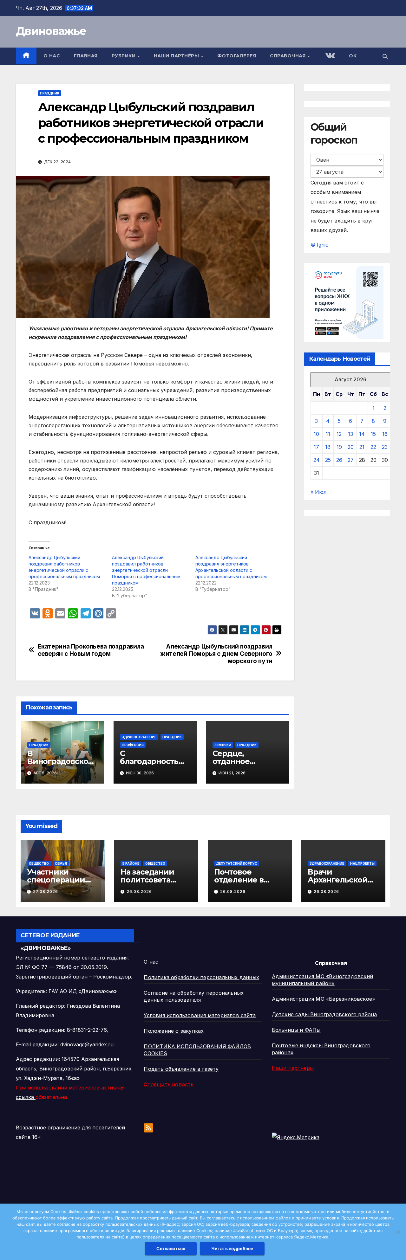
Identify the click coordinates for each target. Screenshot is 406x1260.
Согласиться (170, 1248)
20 (351, 447)
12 (339, 434)
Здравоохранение (139, 737)
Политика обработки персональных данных (201, 977)
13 (350, 434)
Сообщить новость (168, 1084)
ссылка (26, 1097)
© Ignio (320, 245)
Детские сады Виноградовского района (324, 1014)
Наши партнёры (177, 56)
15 (373, 434)
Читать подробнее (232, 1248)
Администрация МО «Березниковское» (323, 999)
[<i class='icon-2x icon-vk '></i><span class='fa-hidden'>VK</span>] (329, 56)
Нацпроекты (362, 863)
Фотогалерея (236, 56)
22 (373, 447)
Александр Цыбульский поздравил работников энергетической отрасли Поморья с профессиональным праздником (146, 570)
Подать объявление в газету (181, 1069)
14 (362, 434)
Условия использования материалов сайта (200, 1015)
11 (328, 434)
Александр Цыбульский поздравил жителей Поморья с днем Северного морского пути (216, 654)
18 (328, 447)
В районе (130, 863)
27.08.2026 (45, 891)
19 (339, 447)
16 (385, 434)
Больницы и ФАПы (296, 1030)
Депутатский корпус (236, 863)
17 (316, 447)
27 (351, 460)
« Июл (318, 492)
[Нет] (398, 1232)
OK (353, 56)
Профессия (133, 745)
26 (339, 460)
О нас (51, 56)
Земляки (222, 745)
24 (316, 460)
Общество (39, 863)
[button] (385, 56)
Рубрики (124, 56)
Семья (61, 863)
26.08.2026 (139, 891)
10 (316, 434)
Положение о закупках (174, 1031)
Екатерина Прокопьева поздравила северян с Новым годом (91, 650)
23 (385, 447)
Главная (86, 56)
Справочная (288, 56)
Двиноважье (51, 31)
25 (328, 460)
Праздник (49, 93)
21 (361, 447)
